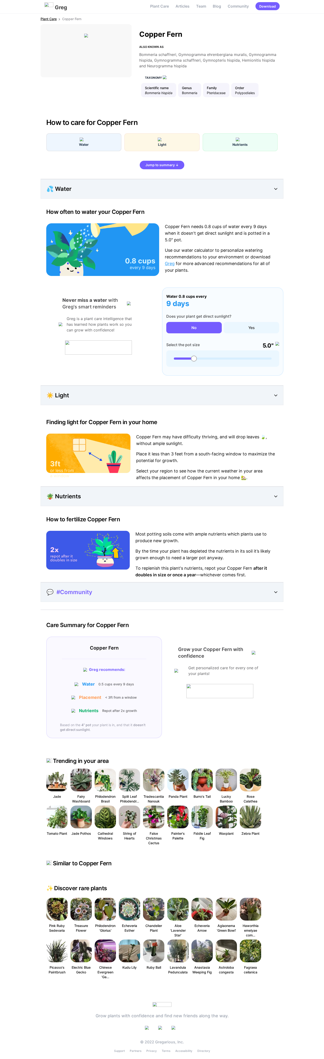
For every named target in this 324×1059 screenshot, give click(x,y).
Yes (251, 327)
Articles (183, 6)
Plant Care (159, 6)
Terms (166, 1051)
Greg (170, 263)
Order (239, 88)
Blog (217, 6)
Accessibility (183, 1051)
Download (267, 6)
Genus (187, 88)
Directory (203, 1051)
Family (212, 88)
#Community (74, 592)
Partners (135, 1051)
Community (238, 6)
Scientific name (157, 88)
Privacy (151, 1051)
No (194, 327)
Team (201, 6)
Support (119, 1051)
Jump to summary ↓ (162, 165)
